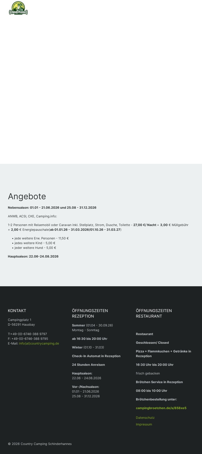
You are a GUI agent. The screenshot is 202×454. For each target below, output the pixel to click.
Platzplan (24, 69)
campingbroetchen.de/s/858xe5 (161, 408)
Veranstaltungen (30, 106)
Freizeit (23, 116)
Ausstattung (26, 52)
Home (19, 33)
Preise (21, 81)
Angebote (24, 64)
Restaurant (29, 96)
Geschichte (26, 86)
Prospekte (25, 75)
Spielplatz (25, 131)
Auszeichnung (28, 58)
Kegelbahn (25, 136)
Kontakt (24, 150)
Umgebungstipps (31, 125)
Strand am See (29, 142)
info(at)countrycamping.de (39, 343)
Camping (24, 43)
